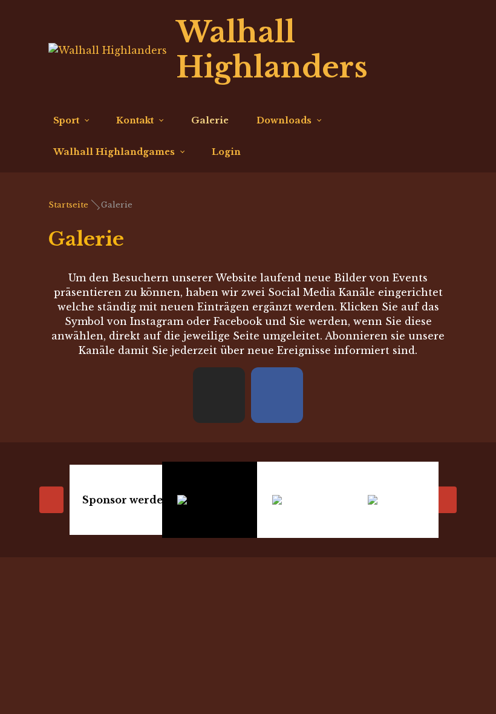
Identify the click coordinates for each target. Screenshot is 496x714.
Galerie (210, 120)
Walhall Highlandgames (114, 151)
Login (226, 151)
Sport (66, 120)
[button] (219, 395)
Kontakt (135, 120)
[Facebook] (415, 50)
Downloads (284, 120)
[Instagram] (437, 50)
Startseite (68, 204)
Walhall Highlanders (272, 49)
